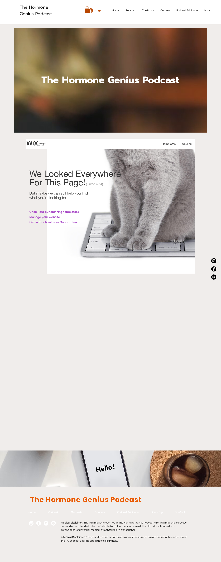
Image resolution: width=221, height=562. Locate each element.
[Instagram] (213, 260)
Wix (73, 550)
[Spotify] (213, 277)
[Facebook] (213, 269)
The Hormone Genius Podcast (36, 10)
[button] (87, 9)
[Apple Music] (46, 523)
